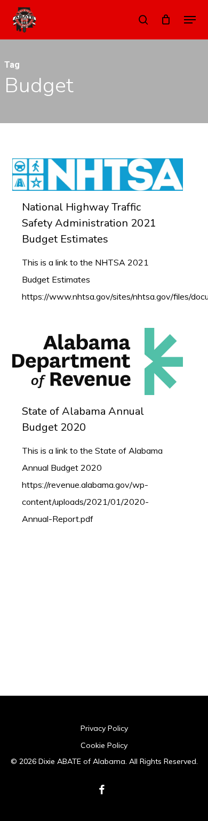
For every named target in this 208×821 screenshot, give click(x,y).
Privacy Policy (104, 728)
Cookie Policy (104, 745)
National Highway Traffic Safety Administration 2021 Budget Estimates (89, 223)
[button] (190, 19)
